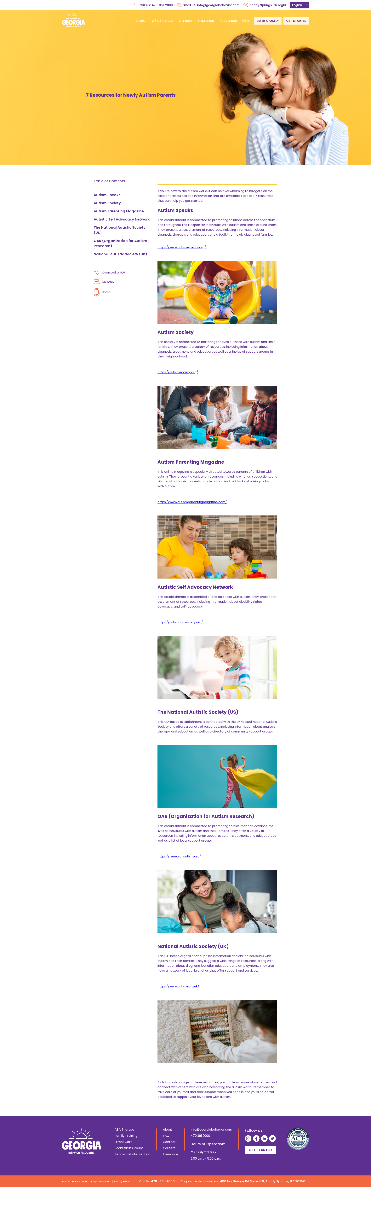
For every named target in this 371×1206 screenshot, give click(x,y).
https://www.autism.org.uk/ (178, 986)
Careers (185, 20)
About (141, 20)
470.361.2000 (200, 1136)
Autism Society (107, 203)
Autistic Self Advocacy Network (122, 219)
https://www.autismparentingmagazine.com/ (192, 502)
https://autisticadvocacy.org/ (180, 622)
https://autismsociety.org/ (177, 372)
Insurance (205, 20)
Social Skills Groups (129, 1148)
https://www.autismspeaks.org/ (181, 247)
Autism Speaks (107, 194)
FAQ (245, 20)
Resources (228, 20)
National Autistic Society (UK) (120, 254)
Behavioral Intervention (132, 1154)
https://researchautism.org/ (179, 856)
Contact (169, 1142)
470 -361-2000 (163, 1181)
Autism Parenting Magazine (119, 211)
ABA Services (163, 20)
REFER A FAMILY (267, 21)
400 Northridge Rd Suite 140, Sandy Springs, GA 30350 (262, 1181)
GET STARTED (296, 21)
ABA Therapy (124, 1129)
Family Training (126, 1136)
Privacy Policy (122, 1181)
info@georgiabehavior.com (218, 5)
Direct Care (123, 1142)
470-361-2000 (162, 5)
